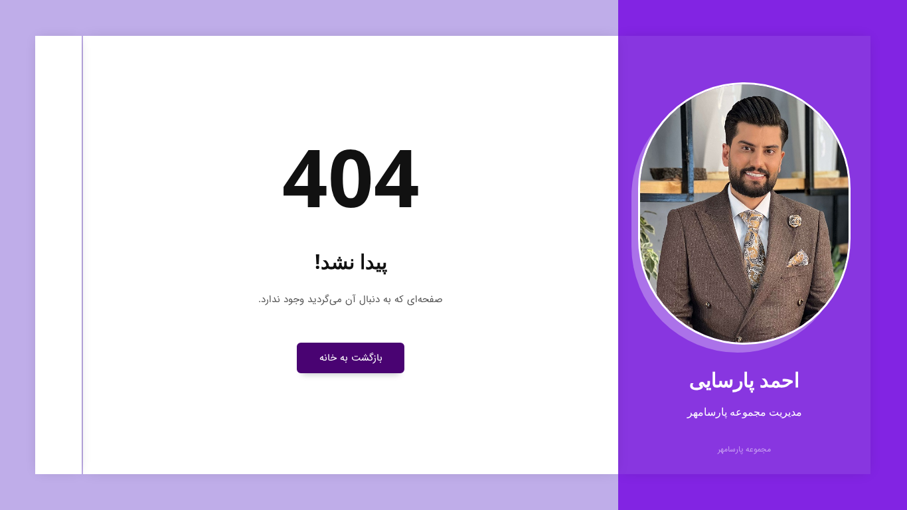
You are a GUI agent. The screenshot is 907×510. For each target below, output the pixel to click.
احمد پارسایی (744, 379)
